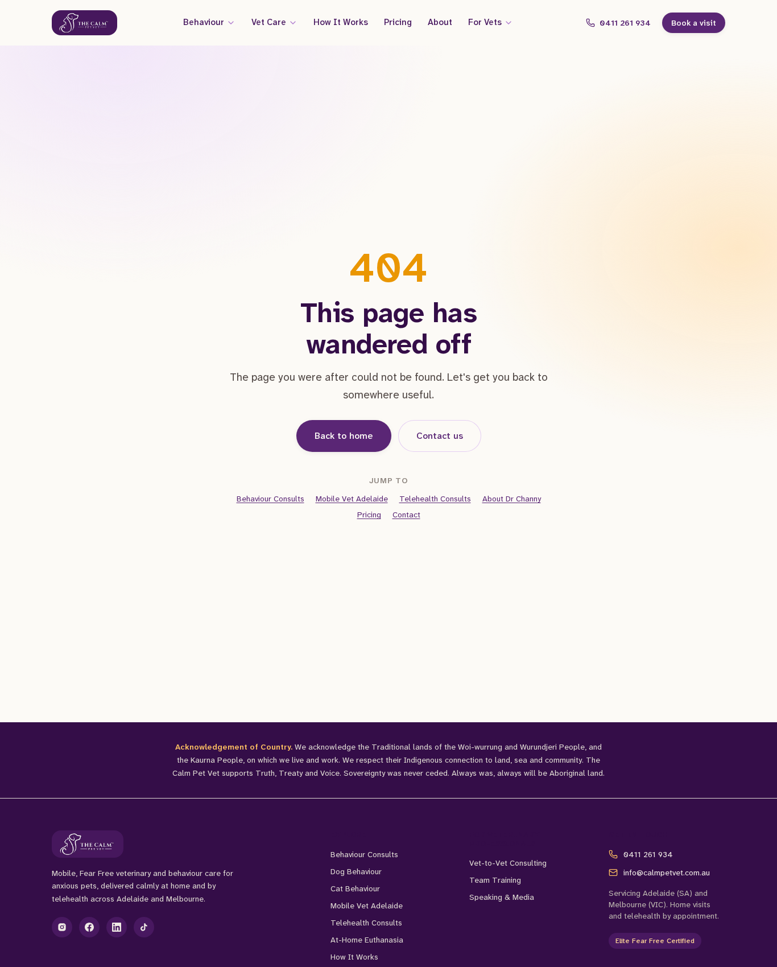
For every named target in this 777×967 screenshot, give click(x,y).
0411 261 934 (625, 23)
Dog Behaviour (356, 871)
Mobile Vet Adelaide (352, 498)
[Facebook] (89, 927)
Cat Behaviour (355, 888)
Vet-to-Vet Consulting (508, 863)
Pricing (398, 22)
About (440, 22)
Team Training (495, 880)
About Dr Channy (511, 498)
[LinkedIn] (116, 927)
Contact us (439, 436)
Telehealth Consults (435, 498)
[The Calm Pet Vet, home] (84, 22)
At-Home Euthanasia (366, 940)
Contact (406, 514)
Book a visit (693, 23)
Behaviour (203, 22)
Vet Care (268, 22)
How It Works (340, 22)
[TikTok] (144, 927)
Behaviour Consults (270, 498)
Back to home (344, 436)
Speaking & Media (501, 897)
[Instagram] (62, 927)
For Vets (485, 22)
